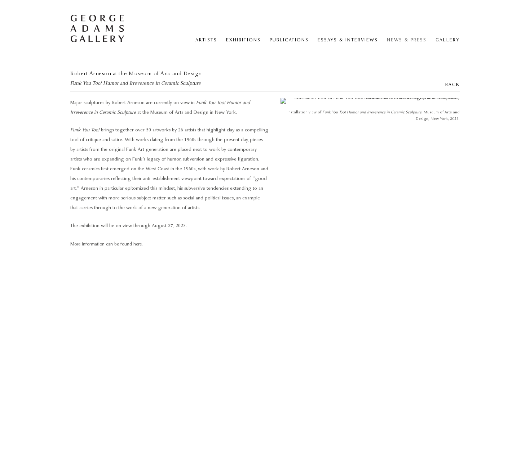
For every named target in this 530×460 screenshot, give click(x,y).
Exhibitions (243, 40)
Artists (206, 40)
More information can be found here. (106, 244)
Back (452, 84)
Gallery (448, 40)
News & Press (407, 40)
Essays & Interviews (348, 40)
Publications (289, 40)
